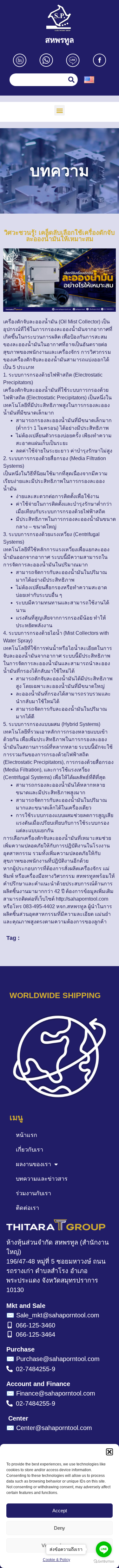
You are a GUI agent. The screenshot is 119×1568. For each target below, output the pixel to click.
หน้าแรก (26, 1135)
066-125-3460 (35, 1325)
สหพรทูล (59, 39)
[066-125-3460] (9, 1325)
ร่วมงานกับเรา (33, 1193)
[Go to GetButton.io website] (104, 1561)
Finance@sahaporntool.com (50, 1393)
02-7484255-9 (35, 1368)
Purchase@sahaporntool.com (53, 1358)
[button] (109, 1452)
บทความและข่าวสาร (42, 1179)
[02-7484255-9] (9, 1369)
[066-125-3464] (9, 1334)
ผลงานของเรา (33, 1164)
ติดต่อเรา (27, 1208)
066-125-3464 (35, 1334)
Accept (59, 1510)
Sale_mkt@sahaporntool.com (52, 1315)
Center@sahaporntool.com (49, 1427)
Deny (59, 1528)
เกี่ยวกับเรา (29, 1149)
